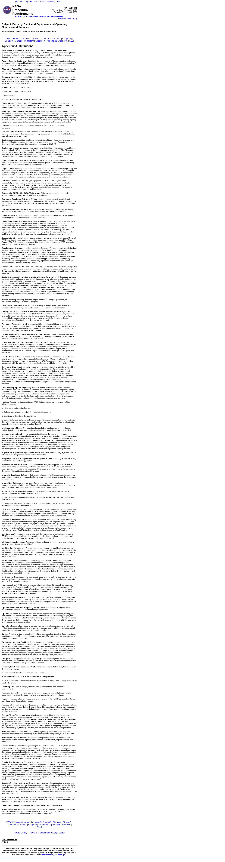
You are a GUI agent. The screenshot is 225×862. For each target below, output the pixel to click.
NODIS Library (22, 1)
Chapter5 (66, 38)
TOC (9, 38)
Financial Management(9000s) (42, 1)
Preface (16, 38)
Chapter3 (46, 38)
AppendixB (52, 41)
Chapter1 (26, 38)
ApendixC (63, 41)
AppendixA (40, 41)
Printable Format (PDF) (67, 19)
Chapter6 (9, 41)
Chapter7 (19, 41)
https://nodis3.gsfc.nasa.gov (53, 855)
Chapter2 (36, 38)
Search (60, 1)
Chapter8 (29, 41)
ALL (71, 41)
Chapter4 (56, 38)
